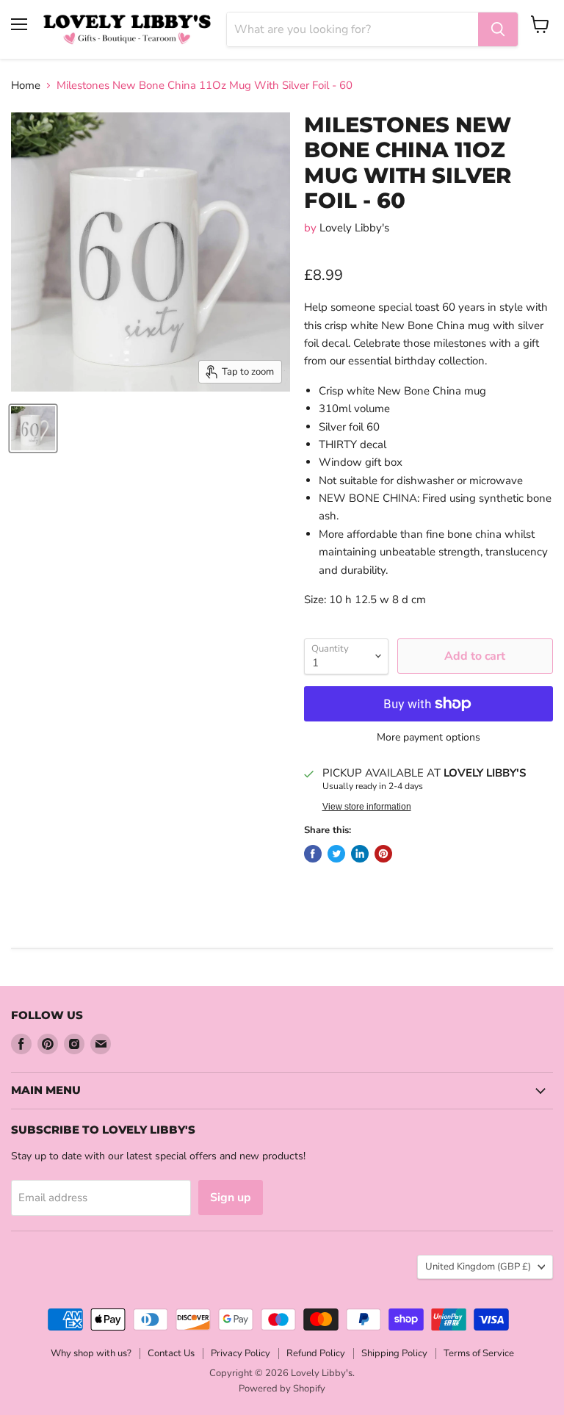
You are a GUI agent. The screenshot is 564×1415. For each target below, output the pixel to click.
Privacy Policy (240, 1353)
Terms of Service (479, 1353)
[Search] (498, 29)
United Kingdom (478, 1266)
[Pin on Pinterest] (383, 854)
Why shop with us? (91, 1353)
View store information (366, 807)
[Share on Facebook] (313, 854)
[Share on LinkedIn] (360, 854)
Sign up (230, 1197)
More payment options (428, 737)
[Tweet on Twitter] (336, 854)
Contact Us (171, 1353)
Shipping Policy (394, 1353)
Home (25, 85)
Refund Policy (315, 1353)
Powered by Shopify (282, 1388)
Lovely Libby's (354, 227)
